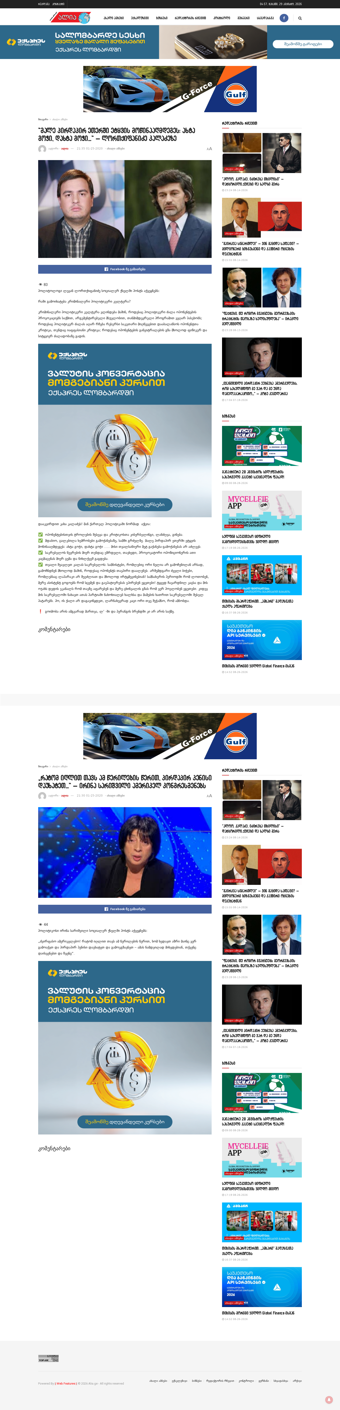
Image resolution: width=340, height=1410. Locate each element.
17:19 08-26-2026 (236, 547)
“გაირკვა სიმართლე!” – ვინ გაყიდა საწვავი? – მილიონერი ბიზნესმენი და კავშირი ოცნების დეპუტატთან (260, 248)
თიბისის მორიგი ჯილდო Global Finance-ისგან (258, 666)
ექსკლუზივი (140, 18)
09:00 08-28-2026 (236, 483)
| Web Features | (66, 1383)
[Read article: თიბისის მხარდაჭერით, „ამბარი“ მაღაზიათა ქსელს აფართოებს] (262, 575)
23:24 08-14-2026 (236, 190)
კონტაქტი (58, 4)
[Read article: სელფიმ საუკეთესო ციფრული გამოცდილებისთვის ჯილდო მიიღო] (262, 511)
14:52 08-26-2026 (236, 672)
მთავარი (43, 119)
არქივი (297, 1380)
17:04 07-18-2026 (236, 400)
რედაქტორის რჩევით (190, 18)
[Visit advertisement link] (170, 92)
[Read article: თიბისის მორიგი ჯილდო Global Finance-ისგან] (262, 640)
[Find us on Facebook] (284, 18)
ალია (64, 148)
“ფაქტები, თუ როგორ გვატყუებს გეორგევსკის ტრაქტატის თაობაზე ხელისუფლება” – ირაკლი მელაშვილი (260, 318)
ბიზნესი (161, 18)
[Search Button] (300, 18)
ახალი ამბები (114, 18)
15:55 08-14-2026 (236, 260)
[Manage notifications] (329, 1400)
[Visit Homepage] (70, 18)
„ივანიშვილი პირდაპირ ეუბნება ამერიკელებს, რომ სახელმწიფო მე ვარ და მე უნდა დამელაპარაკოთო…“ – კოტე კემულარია (259, 388)
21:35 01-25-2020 (90, 148)
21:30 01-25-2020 (90, 795)
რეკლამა (43, 4)
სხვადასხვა (265, 18)
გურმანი (244, 18)
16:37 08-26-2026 (236, 612)
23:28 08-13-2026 (236, 330)
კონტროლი (221, 18)
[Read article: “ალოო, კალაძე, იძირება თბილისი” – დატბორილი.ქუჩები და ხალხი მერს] (262, 153)
